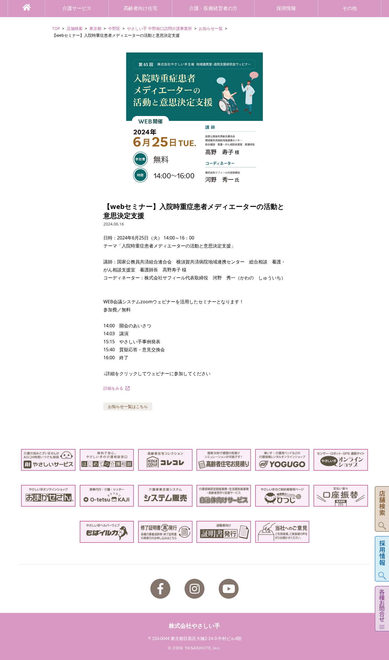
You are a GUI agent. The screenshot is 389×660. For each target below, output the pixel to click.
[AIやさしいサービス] (48, 460)
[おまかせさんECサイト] (48, 496)
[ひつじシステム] (282, 496)
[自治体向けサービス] (223, 496)
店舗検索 (75, 28)
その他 (349, 8)
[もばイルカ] (107, 532)
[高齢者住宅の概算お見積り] (223, 460)
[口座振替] (341, 496)
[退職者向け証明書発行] (223, 532)
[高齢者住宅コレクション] (165, 460)
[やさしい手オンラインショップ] (341, 460)
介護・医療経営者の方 (213, 8)
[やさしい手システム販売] (165, 496)
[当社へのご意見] (282, 532)
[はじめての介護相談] (107, 460)
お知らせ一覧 (211, 28)
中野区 (114, 28)
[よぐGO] (282, 460)
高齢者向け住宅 (140, 8)
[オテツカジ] (107, 496)
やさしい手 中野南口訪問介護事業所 (159, 28)
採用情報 (286, 8)
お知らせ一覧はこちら (128, 406)
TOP (56, 28)
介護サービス (76, 8)
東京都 (95, 28)
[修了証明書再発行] (165, 532)
